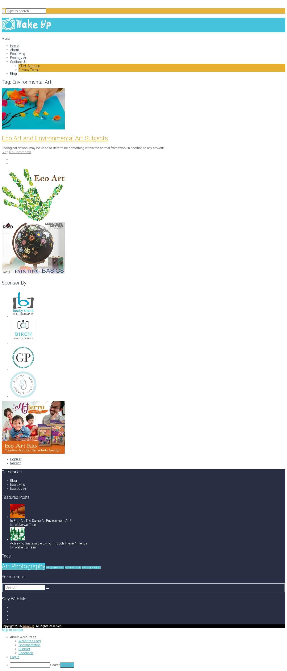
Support (24, 649)
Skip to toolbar (12, 630)
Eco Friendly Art (73, 567)
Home (14, 46)
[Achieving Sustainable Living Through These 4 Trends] (17, 539)
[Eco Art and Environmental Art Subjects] (143, 109)
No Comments (20, 152)
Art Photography (23, 566)
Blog (13, 74)
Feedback (25, 653)
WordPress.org (29, 641)
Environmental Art (91, 567)
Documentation (29, 645)
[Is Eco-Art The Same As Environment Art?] (17, 517)
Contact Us (18, 62)
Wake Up (28, 626)
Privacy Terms (28, 70)
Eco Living (17, 54)
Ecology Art (18, 58)
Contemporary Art (55, 567)
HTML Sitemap (29, 66)
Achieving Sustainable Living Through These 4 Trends (48, 543)
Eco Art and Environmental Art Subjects (55, 138)
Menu (6, 38)
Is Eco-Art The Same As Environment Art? (40, 521)
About (14, 50)
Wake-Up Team (25, 525)
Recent (15, 463)
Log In (14, 657)
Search (55, 665)
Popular (15, 459)
